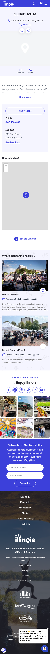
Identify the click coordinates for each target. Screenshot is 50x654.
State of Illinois (25, 565)
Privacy (25, 570)
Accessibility (25, 508)
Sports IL (25, 497)
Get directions (12, 142)
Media (25, 513)
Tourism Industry (25, 518)
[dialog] (3, 650)
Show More (25, 97)
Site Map (25, 575)
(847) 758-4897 (12, 122)
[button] (26, 195)
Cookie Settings (25, 580)
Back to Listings (27, 239)
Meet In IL (25, 502)
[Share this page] (28, 30)
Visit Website (25, 111)
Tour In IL (25, 524)
